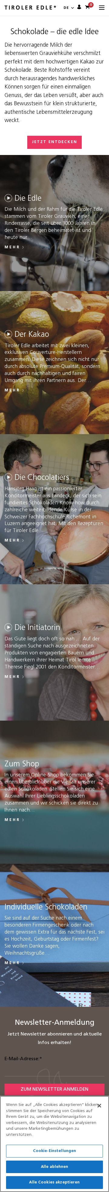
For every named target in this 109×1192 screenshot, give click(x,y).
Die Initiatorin (37, 628)
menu (101, 8)
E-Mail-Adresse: (23, 1059)
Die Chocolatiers (42, 478)
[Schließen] (99, 1105)
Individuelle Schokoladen (46, 907)
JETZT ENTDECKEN (54, 142)
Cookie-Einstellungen (54, 1151)
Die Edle (28, 199)
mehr (12, 247)
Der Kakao (32, 335)
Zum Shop (22, 764)
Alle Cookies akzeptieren (54, 1182)
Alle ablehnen (54, 1167)
